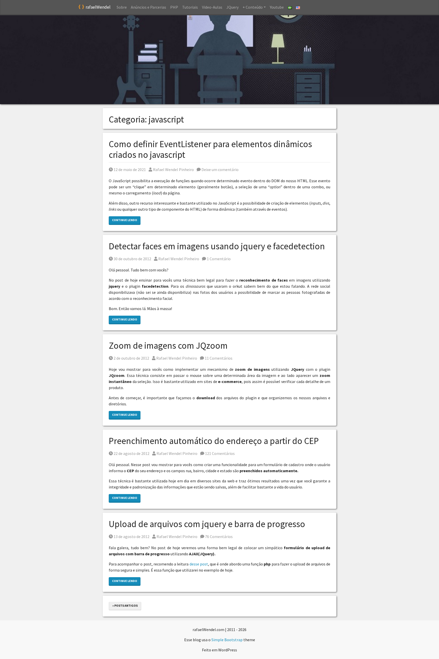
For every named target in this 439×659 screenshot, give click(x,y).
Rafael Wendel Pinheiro (173, 169)
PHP (174, 7)
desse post (199, 563)
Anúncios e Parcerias (148, 7)
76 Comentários (218, 536)
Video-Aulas (212, 7)
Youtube (277, 7)
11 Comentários (218, 358)
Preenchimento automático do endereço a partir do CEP (214, 441)
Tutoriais (190, 7)
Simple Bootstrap (227, 639)
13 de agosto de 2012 (131, 536)
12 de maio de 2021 (129, 169)
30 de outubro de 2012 (132, 258)
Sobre (122, 7)
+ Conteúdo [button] (253, 7)
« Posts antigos (125, 605)
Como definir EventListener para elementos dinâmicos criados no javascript (210, 149)
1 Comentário (218, 258)
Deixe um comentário (220, 169)
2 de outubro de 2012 (131, 358)
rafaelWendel (98, 7)
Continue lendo (124, 220)
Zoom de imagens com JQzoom (168, 345)
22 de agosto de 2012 (131, 453)
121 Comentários (219, 453)
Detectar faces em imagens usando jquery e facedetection (217, 246)
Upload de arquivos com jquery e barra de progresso (207, 524)
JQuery (232, 7)
